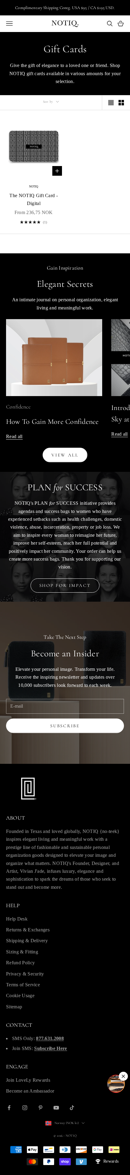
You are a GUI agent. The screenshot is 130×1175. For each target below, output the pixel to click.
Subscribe (65, 725)
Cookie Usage (20, 995)
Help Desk (17, 918)
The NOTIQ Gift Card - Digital (33, 199)
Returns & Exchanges (28, 929)
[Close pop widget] (123, 1076)
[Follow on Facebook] (9, 1108)
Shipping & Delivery (27, 940)
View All (65, 455)
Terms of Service (23, 984)
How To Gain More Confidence (52, 421)
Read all (14, 436)
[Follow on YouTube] (56, 1108)
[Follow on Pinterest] (40, 1108)
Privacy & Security (25, 973)
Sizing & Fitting (22, 951)
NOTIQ (33, 186)
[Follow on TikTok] (72, 1108)
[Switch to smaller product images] (121, 102)
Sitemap (14, 1006)
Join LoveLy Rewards (28, 1080)
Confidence (18, 406)
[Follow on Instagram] (25, 1108)
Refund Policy (20, 962)
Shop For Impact (65, 585)
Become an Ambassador (30, 1090)
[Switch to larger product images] (111, 102)
